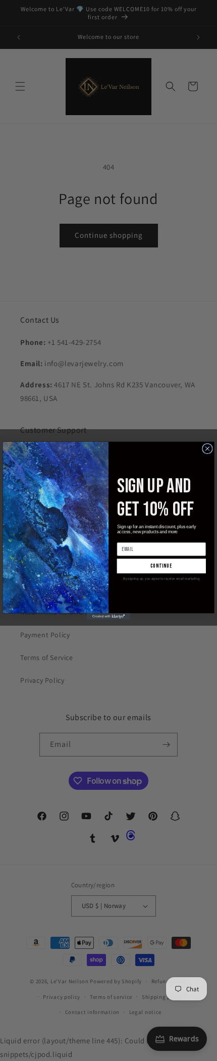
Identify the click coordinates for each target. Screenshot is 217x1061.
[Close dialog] (207, 448)
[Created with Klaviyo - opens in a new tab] (108, 616)
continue (161, 566)
